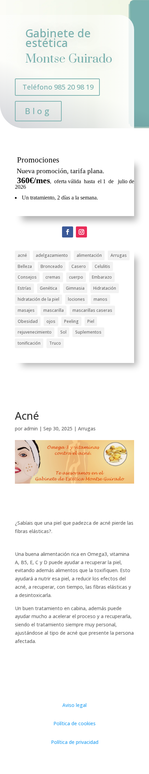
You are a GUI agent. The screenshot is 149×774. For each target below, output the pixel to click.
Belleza (25, 266)
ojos (50, 321)
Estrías (24, 288)
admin (31, 428)
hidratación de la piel (38, 299)
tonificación (29, 343)
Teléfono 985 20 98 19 (58, 87)
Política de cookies (74, 723)
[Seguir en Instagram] (81, 231)
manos (100, 299)
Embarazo (102, 277)
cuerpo (76, 277)
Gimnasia (75, 288)
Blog (38, 110)
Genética (48, 288)
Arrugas (119, 255)
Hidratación (104, 288)
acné (22, 255)
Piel (90, 321)
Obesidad (28, 321)
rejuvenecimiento (35, 332)
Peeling (71, 321)
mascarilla (53, 310)
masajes (26, 310)
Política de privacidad (74, 742)
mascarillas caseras (92, 310)
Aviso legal (74, 705)
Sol (63, 332)
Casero (78, 266)
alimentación (89, 255)
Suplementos (88, 332)
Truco (55, 343)
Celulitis (102, 266)
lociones (76, 299)
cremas (52, 277)
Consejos (27, 277)
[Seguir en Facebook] (67, 231)
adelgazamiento (52, 255)
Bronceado (52, 266)
